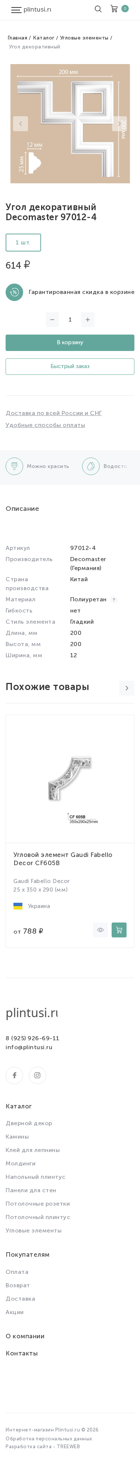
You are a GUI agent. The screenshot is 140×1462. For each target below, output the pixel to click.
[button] (20, 123)
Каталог (44, 38)
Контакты (22, 1353)
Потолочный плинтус (38, 1217)
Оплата (17, 1271)
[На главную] (37, 10)
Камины (17, 1136)
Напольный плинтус (36, 1176)
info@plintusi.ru (29, 1047)
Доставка (20, 1298)
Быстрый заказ (70, 366)
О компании (25, 1336)
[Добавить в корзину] (119, 930)
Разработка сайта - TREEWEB (43, 1446)
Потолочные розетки (38, 1203)
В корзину (70, 342)
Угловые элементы (84, 38)
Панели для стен (31, 1190)
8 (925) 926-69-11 (33, 1038)
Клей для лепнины (33, 1150)
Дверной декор (29, 1123)
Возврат (18, 1285)
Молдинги (20, 1163)
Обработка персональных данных (49, 1439)
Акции (15, 1312)
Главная (17, 38)
